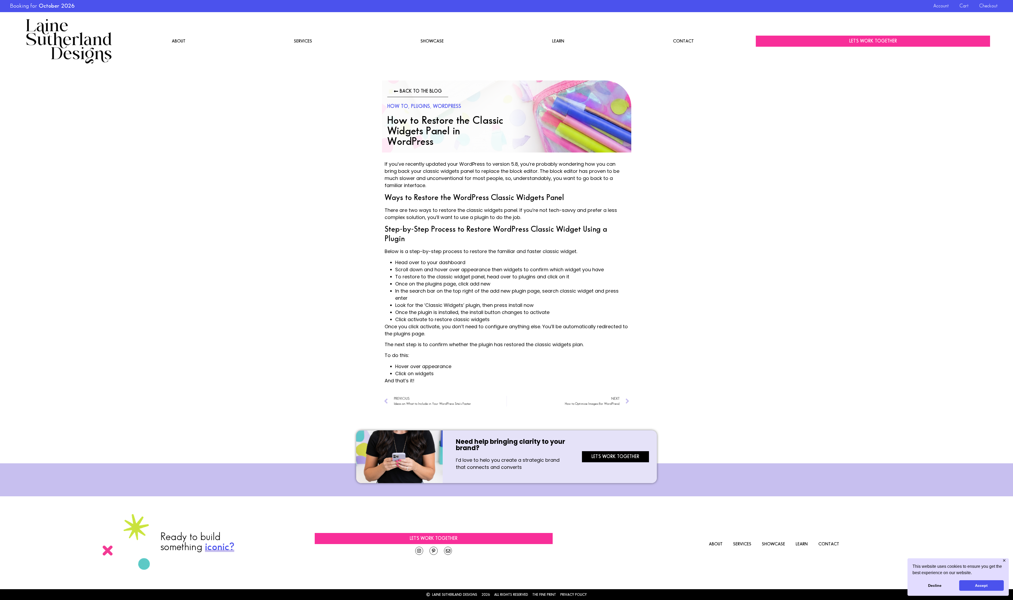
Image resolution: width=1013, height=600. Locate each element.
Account (941, 6)
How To (397, 106)
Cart (964, 6)
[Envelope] (448, 551)
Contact (683, 41)
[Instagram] (419, 551)
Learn (558, 41)
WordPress (447, 106)
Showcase (432, 41)
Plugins (420, 106)
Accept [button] (981, 585)
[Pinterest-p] (433, 551)
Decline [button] (935, 585)
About (178, 41)
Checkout (988, 6)
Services (303, 41)
